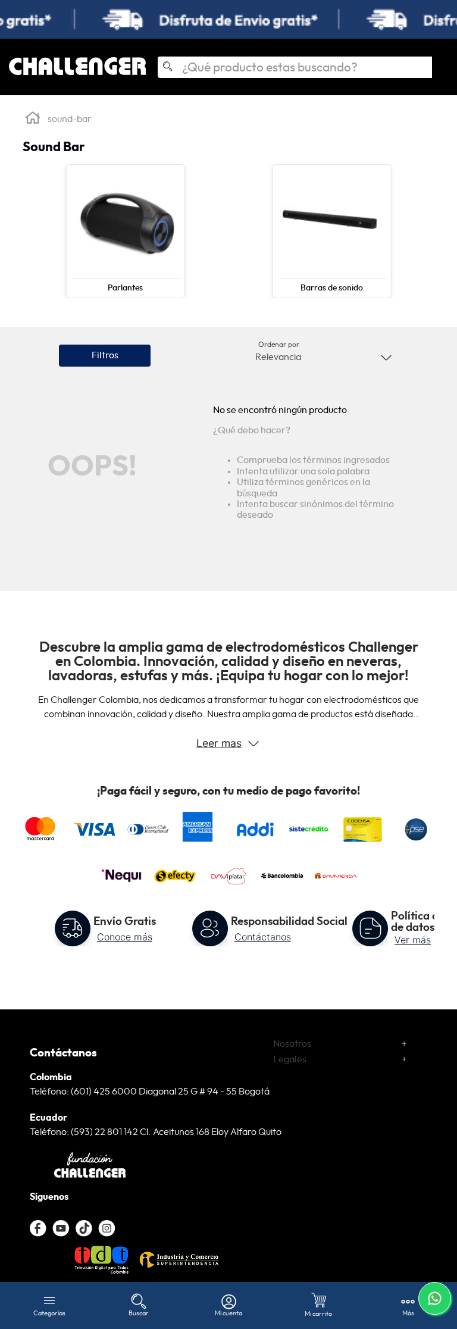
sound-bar (70, 119)
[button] (105, 356)
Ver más (413, 940)
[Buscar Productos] (167, 68)
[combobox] (295, 67)
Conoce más (124, 937)
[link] (228, 19)
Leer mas (219, 743)
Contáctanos (262, 937)
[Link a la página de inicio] (33, 120)
